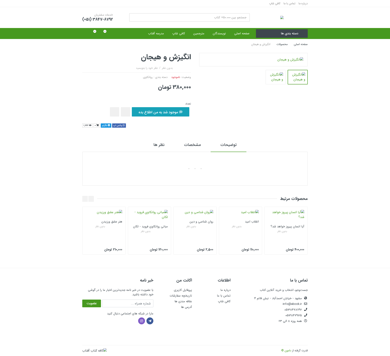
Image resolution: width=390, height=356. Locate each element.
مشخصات (192, 145)
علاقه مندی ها (183, 301)
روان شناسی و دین (201, 221)
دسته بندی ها (289, 33)
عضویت (92, 303)
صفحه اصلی (301, 44)
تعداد (188, 104)
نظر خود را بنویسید (147, 68)
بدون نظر (167, 68)
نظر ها (159, 145)
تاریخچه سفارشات (181, 295)
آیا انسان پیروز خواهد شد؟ (287, 226)
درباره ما (303, 3)
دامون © (286, 350)
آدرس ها (186, 307)
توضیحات (228, 145)
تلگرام (105, 125)
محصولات (282, 44)
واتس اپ (118, 125)
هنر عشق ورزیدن (111, 221)
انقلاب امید (252, 221)
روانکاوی (148, 77)
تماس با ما (289, 3)
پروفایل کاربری (183, 290)
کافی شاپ (274, 3)
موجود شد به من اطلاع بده (159, 112)
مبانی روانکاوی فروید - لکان (150, 226)
